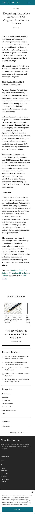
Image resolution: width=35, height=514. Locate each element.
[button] (32, 492)
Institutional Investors (9, 407)
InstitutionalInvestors (5, 480)
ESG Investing (11, 3)
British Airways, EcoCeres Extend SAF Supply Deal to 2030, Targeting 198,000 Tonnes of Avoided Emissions (13, 319)
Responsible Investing (9, 410)
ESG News (16, 8)
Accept (17, 509)
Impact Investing (7, 403)
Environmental (6, 394)
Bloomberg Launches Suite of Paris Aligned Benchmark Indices (16, 273)
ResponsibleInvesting (4, 475)
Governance (6, 400)
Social (4, 413)
